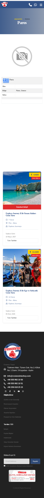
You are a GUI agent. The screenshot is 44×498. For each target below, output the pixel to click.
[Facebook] (10, 391)
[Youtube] (19, 391)
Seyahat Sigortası (9, 412)
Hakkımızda (7, 437)
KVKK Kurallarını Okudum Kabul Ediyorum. (19, 466)
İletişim (6, 429)
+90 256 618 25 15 (15, 387)
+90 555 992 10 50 (15, 380)
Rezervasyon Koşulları (11, 404)
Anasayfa (18, 19)
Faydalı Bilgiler (8, 433)
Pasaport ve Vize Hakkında (12, 417)
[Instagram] (6, 391)
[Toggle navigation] (41, 5)
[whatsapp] (23, 391)
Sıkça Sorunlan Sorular (11, 442)
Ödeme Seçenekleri (10, 408)
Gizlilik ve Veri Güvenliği (11, 399)
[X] (14, 391)
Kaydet (35, 461)
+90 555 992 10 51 (15, 383)
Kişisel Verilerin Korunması (12, 446)
